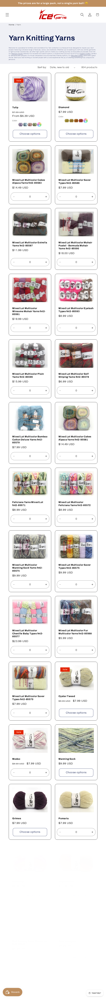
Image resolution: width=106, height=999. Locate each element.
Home (11, 25)
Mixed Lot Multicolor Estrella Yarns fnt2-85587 (29, 244)
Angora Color (66, 878)
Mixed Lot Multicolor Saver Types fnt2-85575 (75, 566)
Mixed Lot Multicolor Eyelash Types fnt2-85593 (76, 310)
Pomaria (64, 818)
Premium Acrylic (17, 53)
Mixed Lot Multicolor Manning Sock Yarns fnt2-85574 (27, 568)
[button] (7, 15)
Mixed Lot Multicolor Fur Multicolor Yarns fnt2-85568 (75, 632)
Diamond (64, 107)
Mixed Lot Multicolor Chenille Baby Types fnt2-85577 (27, 633)
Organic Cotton (85, 53)
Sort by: (42, 67)
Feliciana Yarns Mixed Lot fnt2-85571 (27, 504)
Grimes (16, 818)
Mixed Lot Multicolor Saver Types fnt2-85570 (28, 698)
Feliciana (18, 878)
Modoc (16, 758)
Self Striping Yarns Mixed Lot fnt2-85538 (29, 939)
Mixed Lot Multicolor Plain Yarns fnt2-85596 (28, 375)
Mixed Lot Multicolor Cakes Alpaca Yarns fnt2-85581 (75, 438)
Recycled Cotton (77, 55)
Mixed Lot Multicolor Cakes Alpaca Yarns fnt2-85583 (28, 181)
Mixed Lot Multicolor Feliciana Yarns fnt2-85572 (75, 504)
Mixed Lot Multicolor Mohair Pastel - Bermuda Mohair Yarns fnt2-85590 (75, 245)
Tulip (15, 107)
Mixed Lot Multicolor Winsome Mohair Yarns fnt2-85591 (29, 311)
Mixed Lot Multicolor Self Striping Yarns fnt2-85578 (74, 375)
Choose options (29, 134)
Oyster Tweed (67, 696)
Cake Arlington (67, 937)
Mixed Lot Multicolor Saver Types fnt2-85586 (75, 181)
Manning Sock (67, 758)
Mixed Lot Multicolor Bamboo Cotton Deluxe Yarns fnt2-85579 (29, 439)
